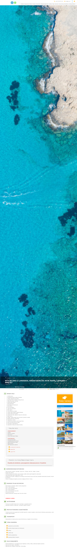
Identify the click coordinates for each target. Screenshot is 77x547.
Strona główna (21, 389)
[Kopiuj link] (58, 448)
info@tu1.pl (67, 1)
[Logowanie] (74, 1)
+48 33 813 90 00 (59, 1)
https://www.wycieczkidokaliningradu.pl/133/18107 (67, 446)
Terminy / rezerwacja (65, 401)
